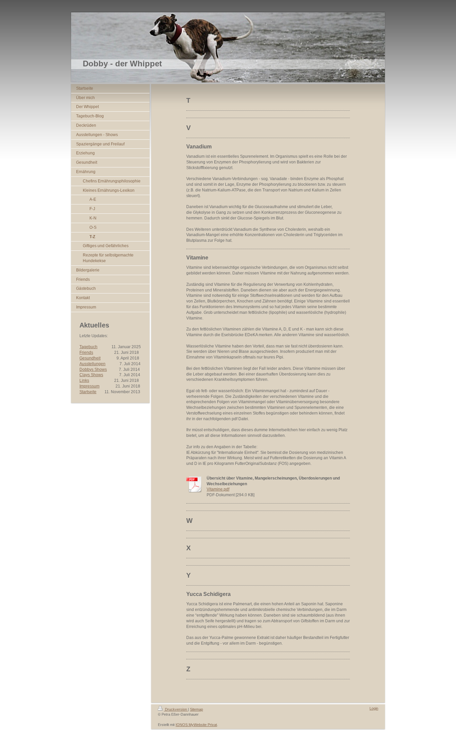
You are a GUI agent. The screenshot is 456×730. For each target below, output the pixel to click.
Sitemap (196, 709)
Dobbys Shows (93, 369)
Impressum (89, 386)
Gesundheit (89, 358)
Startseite (87, 392)
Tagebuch (88, 346)
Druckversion (176, 709)
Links (84, 380)
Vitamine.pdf (218, 489)
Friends (86, 352)
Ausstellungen (92, 363)
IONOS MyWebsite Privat (196, 725)
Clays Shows (91, 375)
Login (374, 708)
